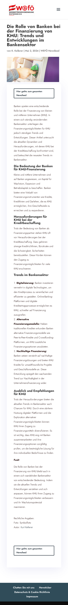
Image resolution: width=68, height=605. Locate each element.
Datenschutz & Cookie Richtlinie (32, 592)
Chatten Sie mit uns (23, 587)
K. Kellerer (17, 50)
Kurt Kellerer (27, 527)
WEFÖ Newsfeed (50, 50)
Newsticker (45, 587)
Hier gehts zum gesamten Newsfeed (29, 93)
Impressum (32, 596)
